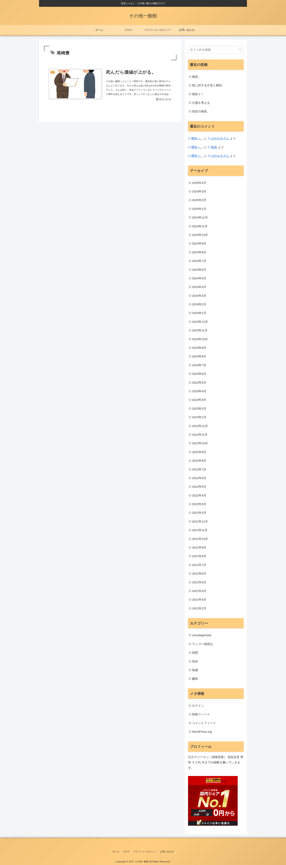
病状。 (196, 76)
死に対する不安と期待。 (208, 85)
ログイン (198, 705)
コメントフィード (204, 723)
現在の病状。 (201, 111)
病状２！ (198, 94)
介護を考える (201, 102)
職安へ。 (197, 138)
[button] (240, 50)
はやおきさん (220, 138)
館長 (214, 147)
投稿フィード (201, 714)
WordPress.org (202, 731)
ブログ (126, 851)
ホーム (115, 851)
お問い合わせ (167, 851)
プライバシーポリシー (144, 851)
